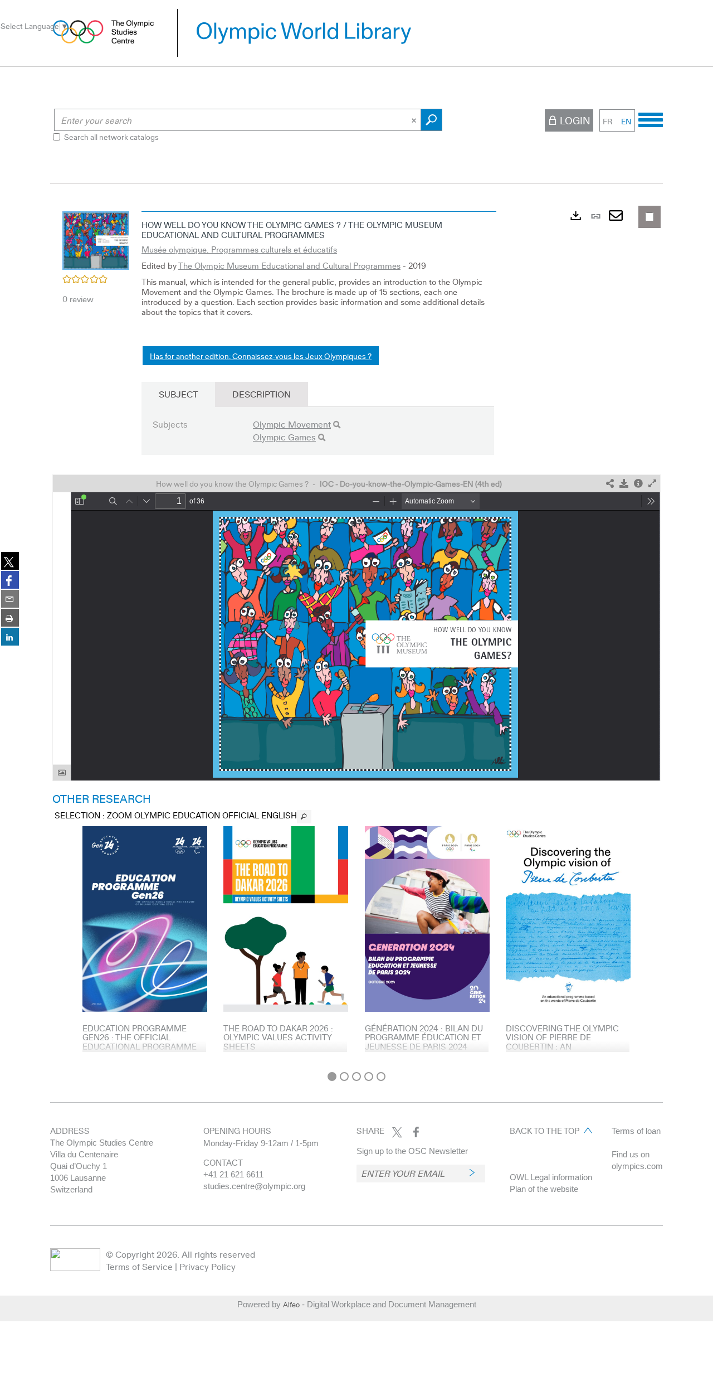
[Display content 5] (381, 1076)
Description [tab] (261, 393)
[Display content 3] (356, 1076)
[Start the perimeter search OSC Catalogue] (431, 120)
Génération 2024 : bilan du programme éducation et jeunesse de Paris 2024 (424, 1037)
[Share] (610, 484)
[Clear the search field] (415, 120)
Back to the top (544, 1130)
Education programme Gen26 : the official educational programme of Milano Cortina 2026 (139, 1042)
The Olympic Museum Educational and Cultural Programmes (289, 265)
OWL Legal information (551, 1177)
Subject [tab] (178, 393)
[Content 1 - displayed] (332, 1076)
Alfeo (291, 1305)
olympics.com (637, 1166)
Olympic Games (284, 436)
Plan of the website (544, 1189)
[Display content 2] (344, 1076)
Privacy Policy (207, 1266)
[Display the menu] (650, 118)
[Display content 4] (368, 1076)
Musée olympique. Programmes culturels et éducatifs (239, 249)
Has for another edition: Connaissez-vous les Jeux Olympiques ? (261, 355)
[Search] (336, 424)
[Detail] (638, 484)
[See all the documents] (304, 816)
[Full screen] (652, 484)
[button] (95, 239)
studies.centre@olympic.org (254, 1186)
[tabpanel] (356, 636)
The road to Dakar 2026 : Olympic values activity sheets (278, 1037)
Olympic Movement (292, 424)
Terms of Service (139, 1266)
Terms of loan (636, 1131)
